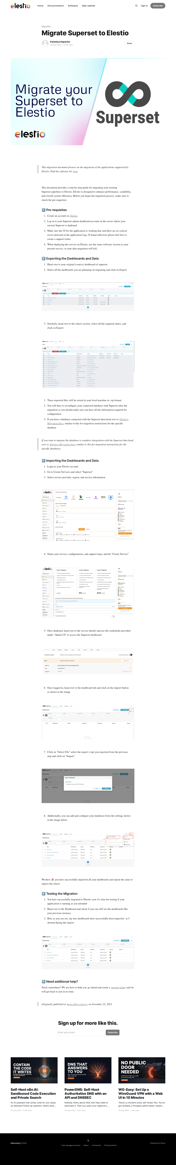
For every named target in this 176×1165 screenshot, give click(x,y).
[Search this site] (136, 6)
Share (129, 43)
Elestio (73, 215)
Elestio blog (15, 1143)
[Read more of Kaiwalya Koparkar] (45, 43)
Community (96, 1145)
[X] (88, 1140)
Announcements (55, 5)
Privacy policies (110, 1145)
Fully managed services (70, 1145)
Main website (88, 5)
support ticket (118, 987)
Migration (46, 26)
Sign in (144, 5)
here (75, 171)
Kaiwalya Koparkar (60, 41)
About (86, 1145)
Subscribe (158, 5)
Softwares (73, 5)
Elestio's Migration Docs (63, 444)
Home (40, 5)
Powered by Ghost (157, 1143)
